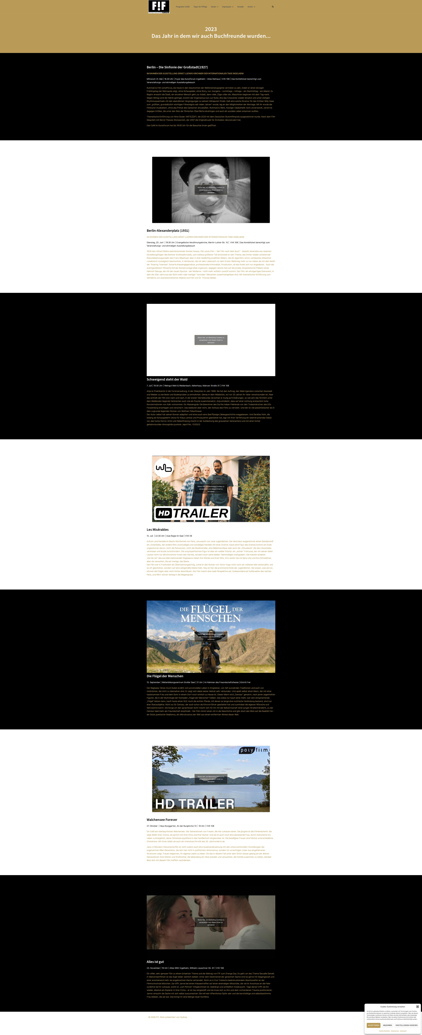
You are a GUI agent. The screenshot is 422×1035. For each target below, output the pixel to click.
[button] (418, 1007)
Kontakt (240, 7)
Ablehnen (387, 1025)
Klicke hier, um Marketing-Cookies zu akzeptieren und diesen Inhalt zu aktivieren (211, 189)
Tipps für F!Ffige (200, 7)
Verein (213, 7)
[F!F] (159, 6)
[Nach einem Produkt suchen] (273, 7)
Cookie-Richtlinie (384, 1031)
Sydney (183, 1017)
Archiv (250, 7)
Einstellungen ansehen (406, 1025)
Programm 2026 (183, 7)
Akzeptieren (373, 1025)
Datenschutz (395, 1031)
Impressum (403, 1031)
